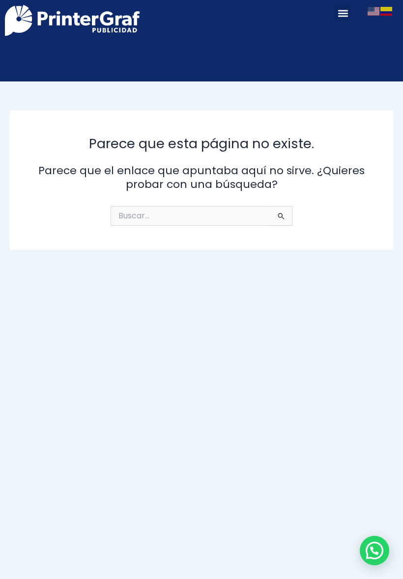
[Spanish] (386, 11)
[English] (374, 11)
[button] (343, 13)
